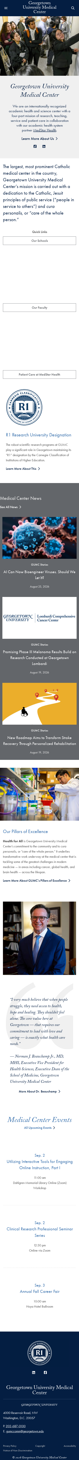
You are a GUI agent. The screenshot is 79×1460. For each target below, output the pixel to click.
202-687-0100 (16, 1426)
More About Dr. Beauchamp (38, 1091)
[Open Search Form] (73, 8)
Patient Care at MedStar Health (39, 374)
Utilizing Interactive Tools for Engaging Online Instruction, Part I (40, 1164)
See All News (8, 507)
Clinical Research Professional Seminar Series (40, 1232)
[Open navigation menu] (6, 8)
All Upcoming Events (37, 1128)
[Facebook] (35, 146)
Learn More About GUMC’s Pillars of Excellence (35, 880)
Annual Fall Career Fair (40, 1291)
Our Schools (39, 240)
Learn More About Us (37, 138)
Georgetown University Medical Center (39, 1392)
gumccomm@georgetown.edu (25, 1431)
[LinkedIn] (43, 146)
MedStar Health (44, 130)
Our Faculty (39, 307)
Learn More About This (21, 468)
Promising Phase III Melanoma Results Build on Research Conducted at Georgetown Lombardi (39, 657)
